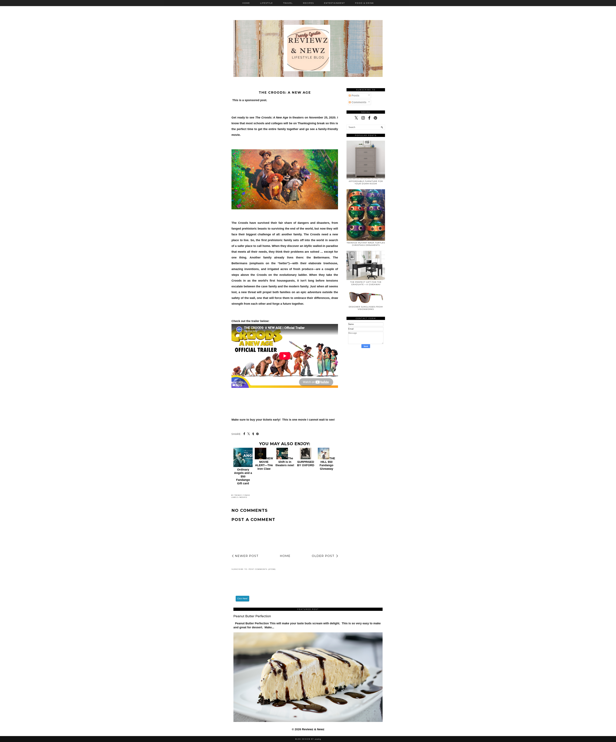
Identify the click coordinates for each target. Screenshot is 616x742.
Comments (358, 102)
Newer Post (247, 556)
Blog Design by (308, 739)
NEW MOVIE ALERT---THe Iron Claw (264, 463)
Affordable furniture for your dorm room (366, 182)
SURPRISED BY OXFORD (305, 463)
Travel (288, 3)
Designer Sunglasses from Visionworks (366, 308)
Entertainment (334, 3)
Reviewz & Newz (313, 729)
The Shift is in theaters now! (284, 462)
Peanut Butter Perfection (252, 616)
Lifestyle (266, 3)
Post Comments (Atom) (262, 569)
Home (246, 3)
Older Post (323, 556)
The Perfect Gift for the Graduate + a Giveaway (365, 283)
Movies (243, 497)
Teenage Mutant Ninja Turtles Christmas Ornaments (366, 243)
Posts (355, 95)
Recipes (308, 3)
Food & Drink (364, 3)
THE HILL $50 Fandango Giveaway (327, 463)
